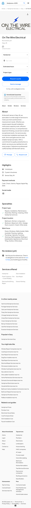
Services (23, 106)
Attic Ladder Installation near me (10, 374)
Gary (22, 8)
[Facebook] (3, 193)
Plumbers (18, 438)
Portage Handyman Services (9, 306)
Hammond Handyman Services (10, 303)
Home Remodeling (21, 458)
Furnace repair (20, 455)
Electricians (19, 441)
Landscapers (19, 443)
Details (10, 106)
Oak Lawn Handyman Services (9, 309)
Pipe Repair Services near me (9, 360)
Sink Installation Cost (7, 418)
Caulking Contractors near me (9, 352)
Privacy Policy (6, 503)
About (4, 106)
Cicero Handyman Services (9, 321)
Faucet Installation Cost (8, 421)
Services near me (7, 490)
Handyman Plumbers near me (9, 394)
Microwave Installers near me (9, 366)
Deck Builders (20, 478)
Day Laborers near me (7, 372)
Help (3, 449)
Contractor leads (21, 485)
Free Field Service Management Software (21, 489)
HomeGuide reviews (22, 494)
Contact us (5, 446)
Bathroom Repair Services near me (11, 392)
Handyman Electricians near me (10, 383)
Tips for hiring (5, 485)
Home (3, 8)
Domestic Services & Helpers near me (11, 380)
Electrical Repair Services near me (10, 363)
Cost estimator (6, 487)
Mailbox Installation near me (9, 397)
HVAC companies (21, 449)
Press (3, 443)
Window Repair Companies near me (11, 349)
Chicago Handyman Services (9, 315)
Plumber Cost (5, 410)
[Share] (27, 14)
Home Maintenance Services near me (11, 377)
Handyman (19, 435)
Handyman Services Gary (8, 339)
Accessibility (15, 503)
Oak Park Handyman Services (9, 326)
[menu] (3, 3)
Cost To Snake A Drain (7, 416)
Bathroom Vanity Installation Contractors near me (15, 389)
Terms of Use (18, 501)
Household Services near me (9, 386)
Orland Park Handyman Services (10, 318)
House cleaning (20, 446)
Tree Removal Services (22, 468)
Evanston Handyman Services (9, 329)
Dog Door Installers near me (9, 357)
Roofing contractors (21, 476)
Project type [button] (7, 72)
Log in (3, 438)
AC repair (18, 452)
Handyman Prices (6, 407)
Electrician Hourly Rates (8, 413)
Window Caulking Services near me (11, 369)
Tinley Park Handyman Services (10, 312)
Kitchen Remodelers (22, 465)
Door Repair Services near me (9, 354)
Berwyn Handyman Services (9, 324)
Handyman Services (13, 8)
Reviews (16, 106)
